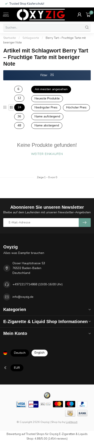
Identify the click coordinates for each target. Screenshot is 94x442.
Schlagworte (31, 38)
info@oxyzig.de (22, 297)
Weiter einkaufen (47, 154)
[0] (88, 14)
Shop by (56, 422)
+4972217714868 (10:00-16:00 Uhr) (37, 284)
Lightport (71, 422)
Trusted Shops (35, 434)
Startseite (9, 38)
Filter (44, 75)
